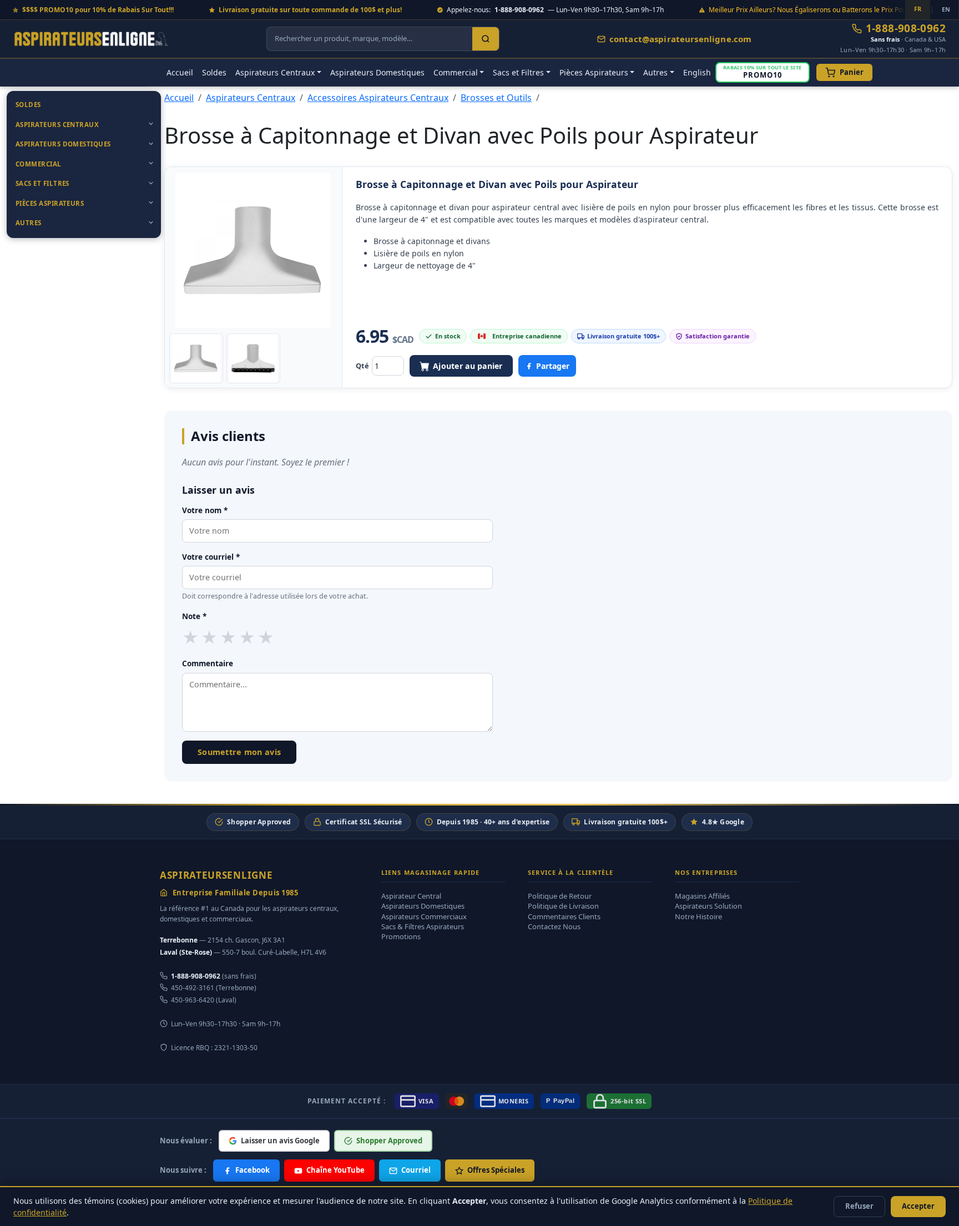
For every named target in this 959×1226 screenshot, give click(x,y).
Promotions (401, 936)
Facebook (252, 1170)
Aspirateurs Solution (708, 906)
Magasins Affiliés (702, 896)
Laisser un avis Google (280, 1141)
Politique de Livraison (563, 906)
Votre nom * (205, 510)
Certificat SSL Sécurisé (363, 822)
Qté (362, 366)
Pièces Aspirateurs (50, 203)
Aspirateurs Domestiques (377, 72)
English (697, 72)
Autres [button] (655, 72)
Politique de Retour (560, 896)
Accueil (179, 72)
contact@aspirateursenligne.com (680, 38)
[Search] (485, 38)
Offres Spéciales (495, 1170)
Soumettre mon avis (239, 752)
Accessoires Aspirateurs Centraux (377, 98)
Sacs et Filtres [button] (518, 72)
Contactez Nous (554, 926)
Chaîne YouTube (335, 1170)
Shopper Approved (259, 822)
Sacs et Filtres (42, 183)
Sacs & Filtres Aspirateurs (422, 926)
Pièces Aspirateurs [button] (593, 72)
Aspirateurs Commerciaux (424, 916)
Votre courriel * (211, 556)
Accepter (918, 1206)
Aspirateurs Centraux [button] (275, 72)
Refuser (859, 1206)
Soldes (214, 72)
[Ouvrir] (151, 123)
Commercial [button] (455, 72)
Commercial (39, 164)
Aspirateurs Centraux (57, 124)
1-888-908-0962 (906, 28)
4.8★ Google (723, 822)
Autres (29, 223)
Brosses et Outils (496, 98)
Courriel (416, 1170)
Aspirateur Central (411, 896)
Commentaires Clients (564, 916)
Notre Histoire (698, 916)
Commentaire (207, 663)
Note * (194, 616)
